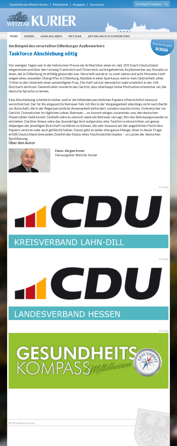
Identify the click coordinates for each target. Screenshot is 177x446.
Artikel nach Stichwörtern (109, 36)
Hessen (29, 36)
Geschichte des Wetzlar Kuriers (28, 4)
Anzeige (163, 187)
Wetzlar (74, 36)
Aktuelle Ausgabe (162, 47)
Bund (14, 36)
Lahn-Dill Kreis (51, 36)
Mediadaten (60, 4)
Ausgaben (79, 4)
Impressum (97, 4)
